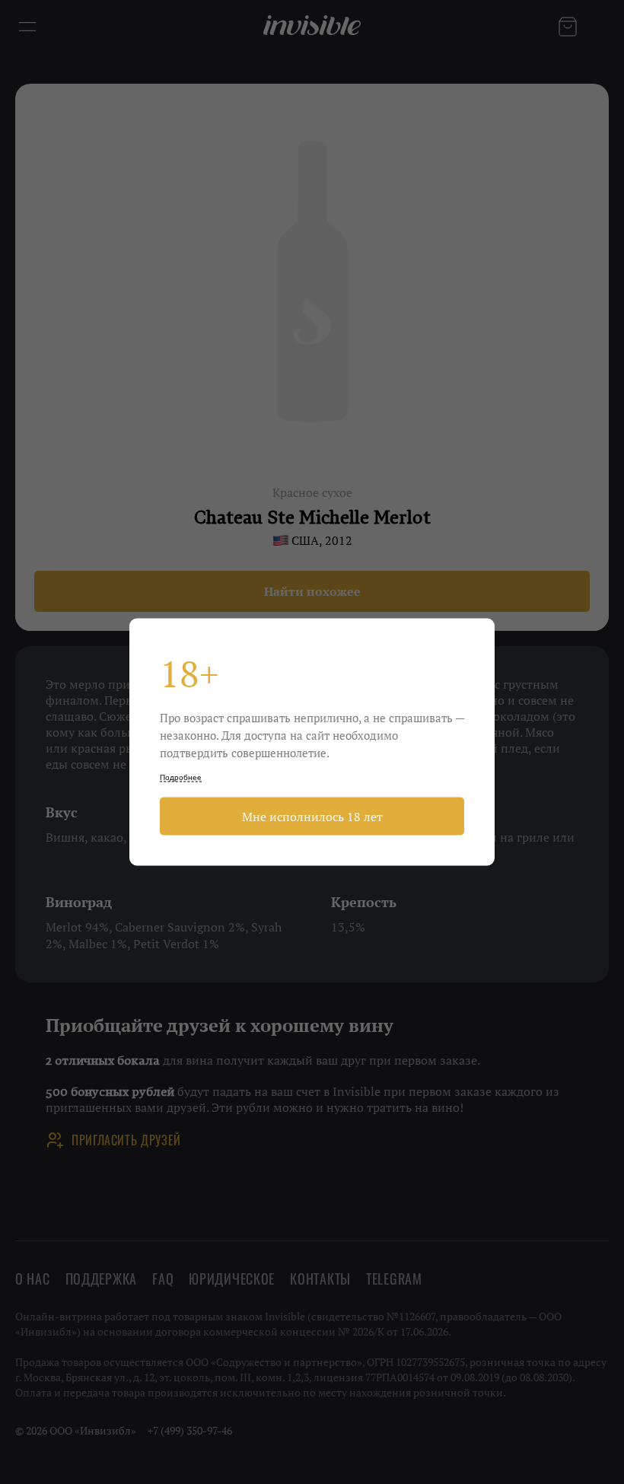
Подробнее (181, 777)
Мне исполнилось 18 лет (312, 816)
